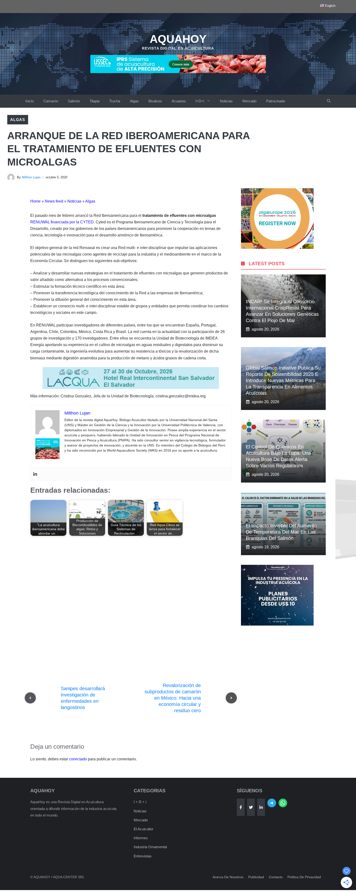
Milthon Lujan (31, 177)
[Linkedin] (35, 474)
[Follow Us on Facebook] (241, 807)
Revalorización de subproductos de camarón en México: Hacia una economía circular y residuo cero (173, 698)
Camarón (50, 101)
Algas (134, 101)
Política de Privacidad (304, 877)
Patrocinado (275, 101)
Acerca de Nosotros (228, 877)
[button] (328, 101)
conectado (78, 759)
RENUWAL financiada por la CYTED (62, 222)
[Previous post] (30, 698)
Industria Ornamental (150, 847)
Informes (141, 838)
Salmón (74, 101)
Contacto (276, 877)
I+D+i (199, 101)
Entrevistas (143, 856)
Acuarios (179, 101)
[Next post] (231, 698)
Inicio (29, 101)
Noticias (226, 101)
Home (35, 201)
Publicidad (256, 877)
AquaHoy (178, 39)
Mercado (249, 101)
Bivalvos (155, 101)
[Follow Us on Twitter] (251, 807)
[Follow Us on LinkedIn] (261, 807)
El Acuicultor (143, 829)
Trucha (114, 101)
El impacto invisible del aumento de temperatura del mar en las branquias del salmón (281, 532)
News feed (54, 201)
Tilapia (95, 101)
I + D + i (140, 802)
